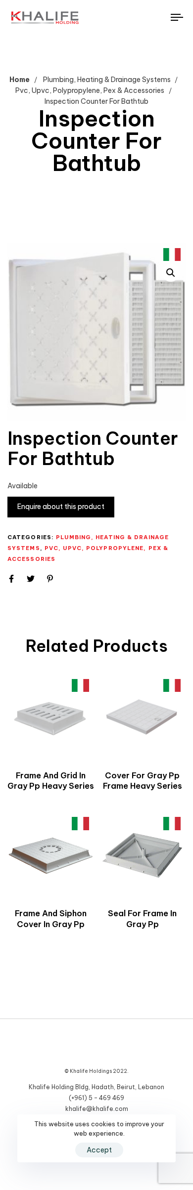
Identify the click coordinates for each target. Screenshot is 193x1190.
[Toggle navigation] (154, 17)
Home (19, 79)
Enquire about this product (60, 506)
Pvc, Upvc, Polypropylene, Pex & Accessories (89, 90)
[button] (171, 273)
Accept (99, 1150)
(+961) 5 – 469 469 (96, 1098)
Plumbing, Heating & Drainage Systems (107, 79)
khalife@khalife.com (96, 1108)
